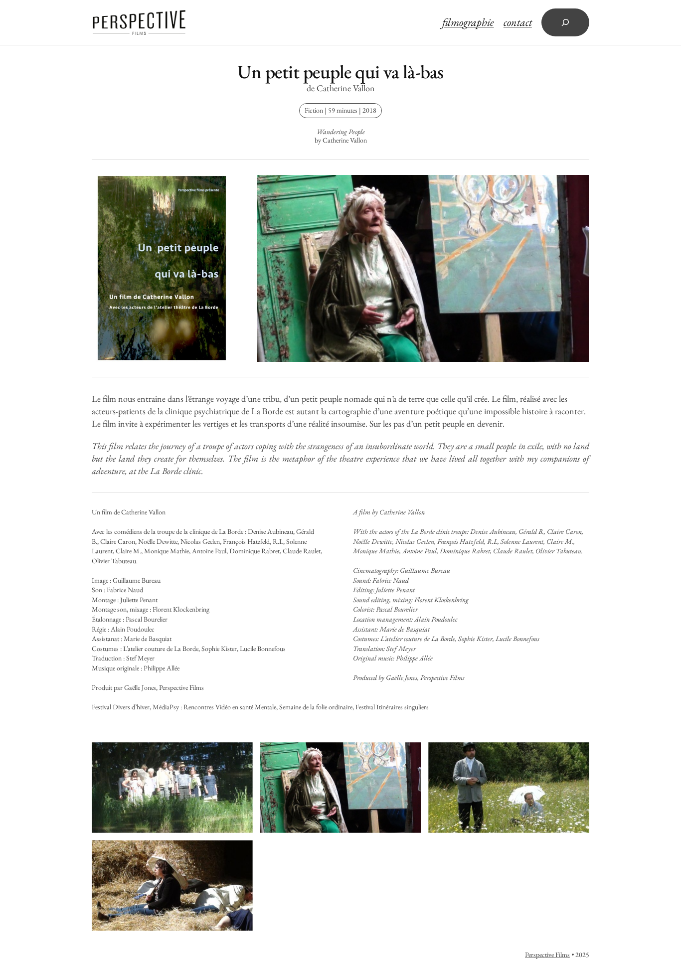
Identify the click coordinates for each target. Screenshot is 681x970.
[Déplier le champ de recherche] (565, 22)
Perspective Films (547, 954)
